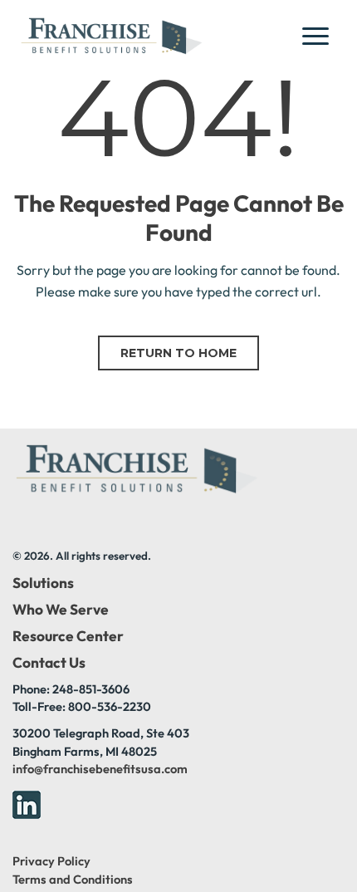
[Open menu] (320, 35)
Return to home (178, 353)
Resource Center (68, 636)
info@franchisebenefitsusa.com (100, 769)
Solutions (43, 583)
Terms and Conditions (72, 879)
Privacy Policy (51, 861)
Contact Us (49, 663)
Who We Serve (60, 609)
